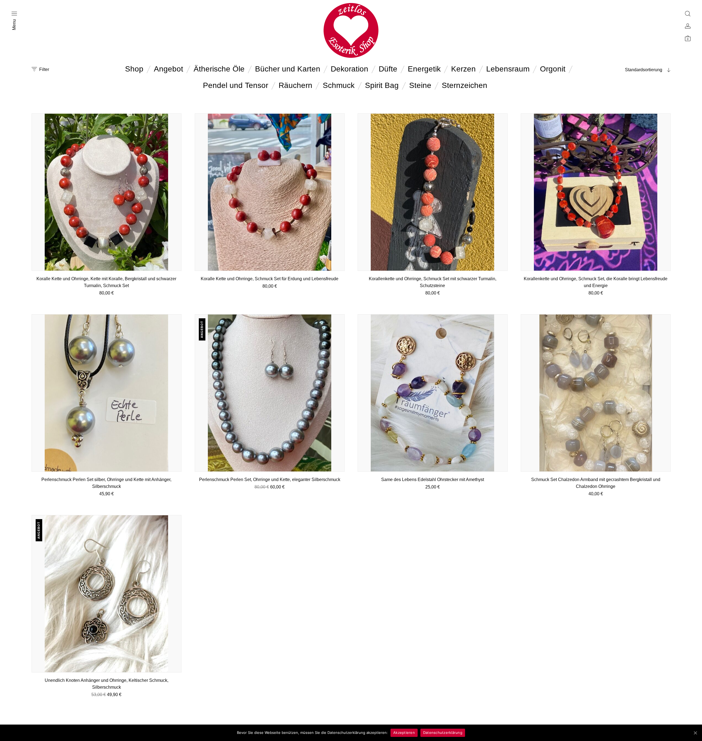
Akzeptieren (404, 732)
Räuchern (295, 85)
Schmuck (339, 85)
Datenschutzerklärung (442, 732)
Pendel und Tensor (235, 85)
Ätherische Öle (219, 69)
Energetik (424, 69)
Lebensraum (508, 69)
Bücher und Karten (287, 69)
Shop (134, 69)
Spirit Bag (382, 85)
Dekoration (349, 69)
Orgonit (552, 69)
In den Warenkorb (106, 299)
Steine (420, 85)
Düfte (388, 69)
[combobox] (636, 70)
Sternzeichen (464, 85)
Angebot (168, 69)
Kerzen (463, 69)
